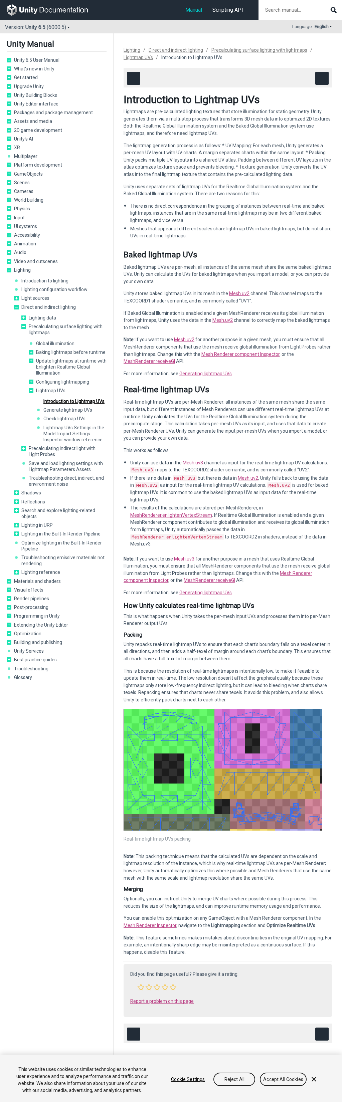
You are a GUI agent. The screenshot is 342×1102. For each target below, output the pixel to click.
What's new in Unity (34, 68)
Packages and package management (53, 112)
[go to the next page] (322, 78)
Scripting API (227, 10)
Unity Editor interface (36, 103)
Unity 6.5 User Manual (36, 60)
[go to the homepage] (52, 10)
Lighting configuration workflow (54, 289)
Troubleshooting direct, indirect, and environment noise (66, 481)
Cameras (23, 191)
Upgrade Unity (29, 86)
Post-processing (31, 607)
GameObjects (28, 174)
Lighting (22, 270)
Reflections (33, 501)
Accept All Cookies (283, 1079)
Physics (22, 208)
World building (28, 200)
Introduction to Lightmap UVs (74, 401)
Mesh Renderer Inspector (150, 925)
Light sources (35, 298)
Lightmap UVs (50, 390)
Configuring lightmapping (62, 382)
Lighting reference (40, 572)
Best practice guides (35, 659)
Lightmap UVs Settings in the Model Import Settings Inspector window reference (73, 433)
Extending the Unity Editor (41, 625)
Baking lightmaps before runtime (71, 352)
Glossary (23, 677)
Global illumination (55, 343)
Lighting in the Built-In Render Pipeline (61, 533)
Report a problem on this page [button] (162, 1001)
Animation (25, 243)
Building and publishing (38, 642)
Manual (193, 10)
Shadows (31, 492)
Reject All (234, 1079)
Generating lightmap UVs (205, 373)
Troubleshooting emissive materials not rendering (63, 560)
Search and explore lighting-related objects (58, 513)
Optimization (27, 633)
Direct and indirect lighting (48, 307)
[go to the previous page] (133, 78)
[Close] (314, 1079)
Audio (20, 252)
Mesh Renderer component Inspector (240, 354)
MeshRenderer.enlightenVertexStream (171, 515)
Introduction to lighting (44, 280)
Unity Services (29, 651)
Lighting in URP (37, 525)
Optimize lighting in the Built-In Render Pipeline (61, 546)
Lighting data (42, 317)
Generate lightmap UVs (67, 410)
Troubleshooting (31, 668)
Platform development (38, 165)
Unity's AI (23, 139)
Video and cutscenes (36, 261)
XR (17, 147)
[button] (9, 60)
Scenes (22, 182)
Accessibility (27, 235)
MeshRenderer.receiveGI (149, 361)
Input (19, 217)
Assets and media (33, 121)
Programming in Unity (37, 616)
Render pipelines (31, 598)
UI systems (25, 226)
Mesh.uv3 (193, 462)
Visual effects (28, 590)
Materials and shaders (37, 581)
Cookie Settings (188, 1079)
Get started (26, 77)
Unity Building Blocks (35, 95)
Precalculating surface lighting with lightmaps (66, 329)
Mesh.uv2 (239, 293)
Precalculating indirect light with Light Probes (62, 451)
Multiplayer (25, 156)
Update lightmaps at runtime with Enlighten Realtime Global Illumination (71, 367)
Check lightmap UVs (64, 418)
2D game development (38, 130)
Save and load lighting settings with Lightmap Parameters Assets (66, 466)
